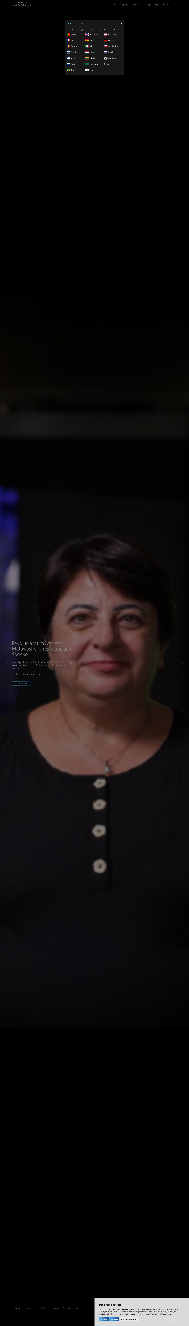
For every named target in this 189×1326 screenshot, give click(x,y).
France (73, 40)
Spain (91, 40)
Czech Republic (113, 46)
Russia (73, 64)
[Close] (121, 23)
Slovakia (110, 52)
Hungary (92, 52)
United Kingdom (95, 34)
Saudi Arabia (94, 64)
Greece (73, 58)
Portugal (73, 34)
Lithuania (92, 58)
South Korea (112, 58)
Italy (91, 46)
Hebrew (92, 70)
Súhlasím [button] (104, 1319)
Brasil (73, 70)
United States (112, 34)
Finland (73, 52)
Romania (74, 46)
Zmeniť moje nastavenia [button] (129, 1319)
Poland (108, 64)
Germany (111, 40)
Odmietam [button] (114, 1319)
